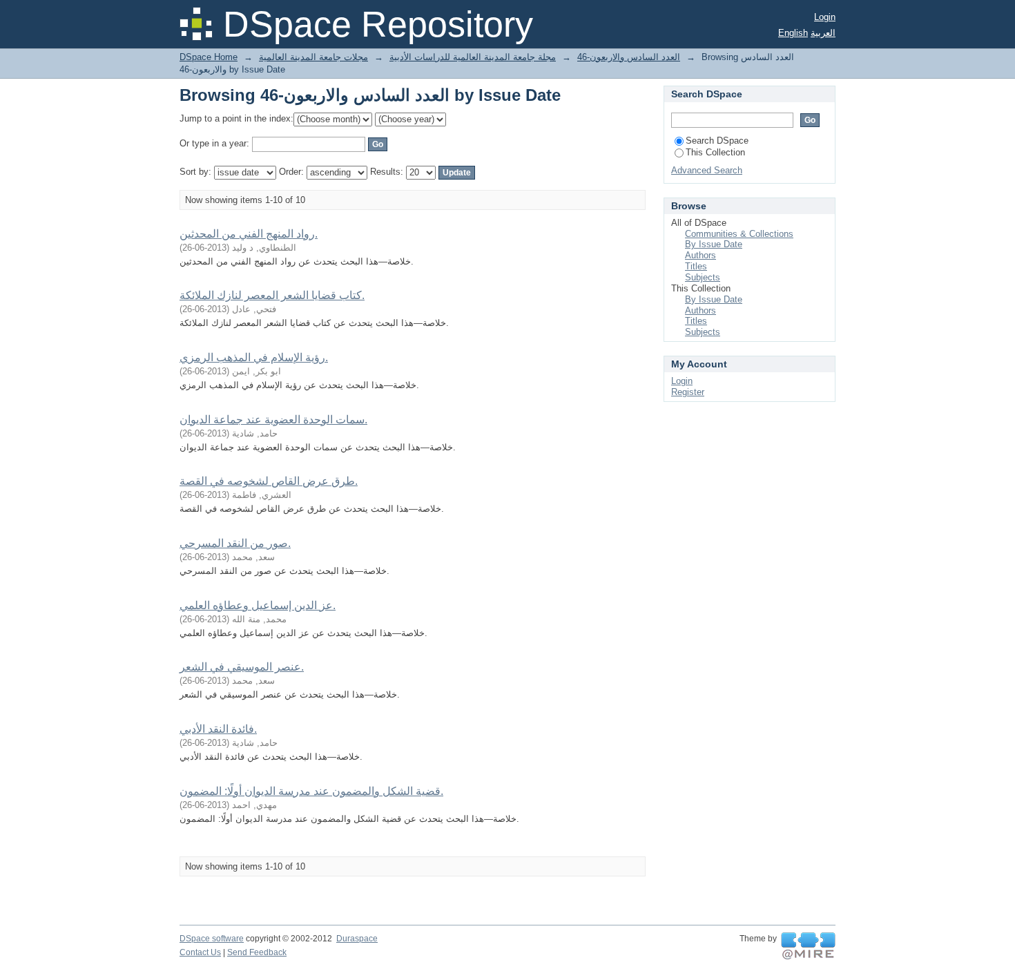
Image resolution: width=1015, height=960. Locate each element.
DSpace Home (209, 57)
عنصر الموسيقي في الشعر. (242, 667)
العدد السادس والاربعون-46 (628, 57)
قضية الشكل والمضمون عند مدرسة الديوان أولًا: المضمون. (311, 791)
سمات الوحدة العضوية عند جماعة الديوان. (273, 419)
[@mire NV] (808, 946)
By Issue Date (713, 244)
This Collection (715, 152)
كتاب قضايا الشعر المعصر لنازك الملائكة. (272, 295)
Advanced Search (706, 170)
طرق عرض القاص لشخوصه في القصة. (269, 481)
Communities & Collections (739, 234)
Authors (700, 255)
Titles (696, 266)
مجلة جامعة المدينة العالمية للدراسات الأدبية (472, 57)
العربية (823, 33)
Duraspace (357, 938)
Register (687, 392)
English (793, 33)
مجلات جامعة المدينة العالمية (313, 57)
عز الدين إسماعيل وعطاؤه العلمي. (258, 605)
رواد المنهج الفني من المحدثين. (249, 234)
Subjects (702, 277)
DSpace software (212, 938)
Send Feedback (257, 952)
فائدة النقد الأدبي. (218, 729)
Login (824, 17)
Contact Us (200, 952)
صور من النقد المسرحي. (235, 543)
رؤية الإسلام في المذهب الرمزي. (254, 357)
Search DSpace (717, 140)
